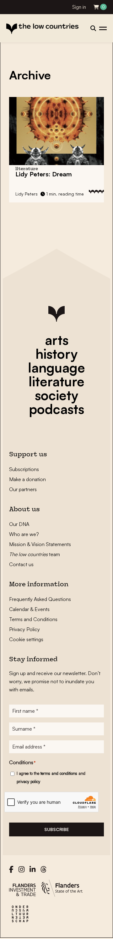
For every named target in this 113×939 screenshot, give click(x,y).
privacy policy (28, 781)
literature (56, 381)
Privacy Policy (24, 629)
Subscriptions (24, 469)
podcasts (56, 409)
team (34, 554)
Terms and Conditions (33, 619)
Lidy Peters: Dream (43, 174)
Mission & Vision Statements (40, 544)
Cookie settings (26, 639)
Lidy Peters (26, 193)
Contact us (21, 564)
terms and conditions (58, 773)
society (56, 395)
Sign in (79, 7)
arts (56, 340)
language (56, 367)
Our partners (23, 489)
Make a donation (27, 479)
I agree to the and (51, 777)
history (56, 354)
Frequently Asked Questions (40, 599)
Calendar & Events (29, 609)
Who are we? (24, 534)
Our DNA (19, 524)
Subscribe (56, 829)
